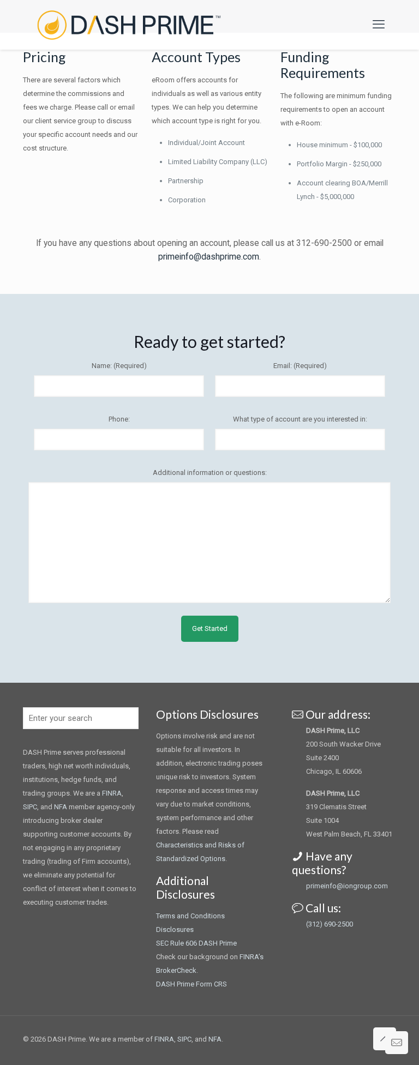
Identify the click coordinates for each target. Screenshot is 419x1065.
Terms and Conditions (190, 916)
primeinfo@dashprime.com (208, 257)
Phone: (119, 419)
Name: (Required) (119, 366)
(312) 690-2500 (329, 924)
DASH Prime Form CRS (191, 984)
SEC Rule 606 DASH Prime (196, 943)
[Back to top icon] (384, 1038)
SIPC (30, 807)
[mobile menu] (378, 24)
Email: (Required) (300, 366)
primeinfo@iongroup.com (347, 886)
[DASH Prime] (129, 24)
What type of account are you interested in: (300, 419)
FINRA (112, 793)
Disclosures (175, 929)
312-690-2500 (324, 243)
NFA (60, 807)
